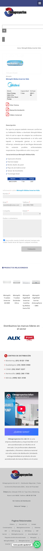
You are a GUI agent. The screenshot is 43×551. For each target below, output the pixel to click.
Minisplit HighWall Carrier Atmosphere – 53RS (37, 300)
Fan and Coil (23, 524)
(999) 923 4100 (19, 378)
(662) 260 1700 (22, 373)
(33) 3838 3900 (23, 365)
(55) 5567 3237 (18, 369)
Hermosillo (10, 373)
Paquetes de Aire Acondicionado (15, 537)
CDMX (8, 369)
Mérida (8, 378)
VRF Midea (28, 531)
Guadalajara (10, 365)
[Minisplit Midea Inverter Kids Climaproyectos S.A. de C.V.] (15, 12)
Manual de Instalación (16, 110)
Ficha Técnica (14, 105)
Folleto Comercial (15, 115)
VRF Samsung (16, 531)
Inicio (19, 48)
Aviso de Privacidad (32, 487)
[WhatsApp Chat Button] (37, 544)
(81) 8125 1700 (22, 360)
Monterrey (10, 360)
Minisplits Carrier (24, 541)
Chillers (12, 524)
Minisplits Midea (9, 541)
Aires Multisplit (33, 534)
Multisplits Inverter (17, 534)
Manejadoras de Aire (23, 527)
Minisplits (33, 537)
